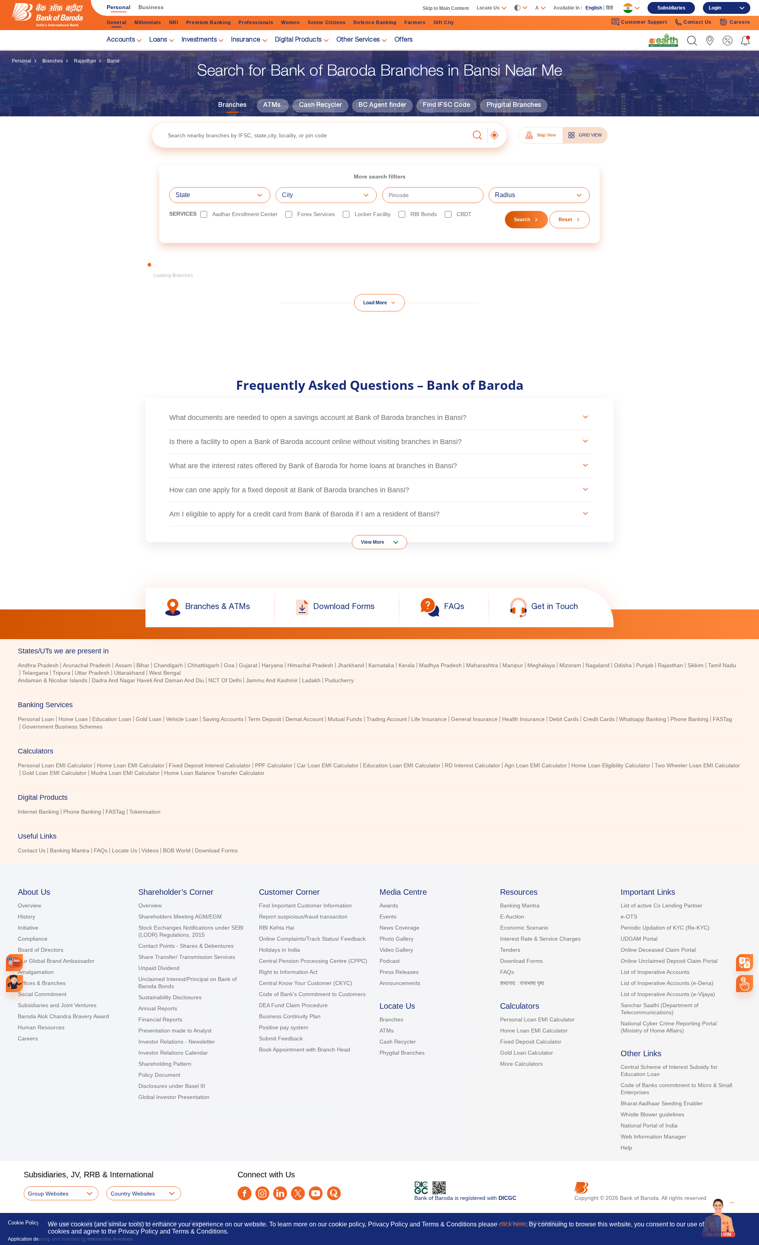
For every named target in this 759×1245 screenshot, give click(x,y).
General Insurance (474, 719)
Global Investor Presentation (174, 1097)
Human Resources (41, 1027)
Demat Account (304, 719)
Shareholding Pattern (164, 1064)
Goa (229, 665)
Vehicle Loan (182, 719)
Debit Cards (564, 719)
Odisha (623, 665)
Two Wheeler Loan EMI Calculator (697, 765)
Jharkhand (351, 665)
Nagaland (597, 665)
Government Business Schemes (62, 726)
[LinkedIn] (280, 1193)
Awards (389, 905)
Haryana (272, 665)
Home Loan (73, 719)
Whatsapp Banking (642, 719)
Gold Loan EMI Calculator (54, 773)
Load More (375, 303)
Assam (123, 665)
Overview (29, 905)
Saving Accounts (223, 719)
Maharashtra (482, 665)
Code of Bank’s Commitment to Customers (312, 994)
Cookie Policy (24, 1223)
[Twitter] (298, 1193)
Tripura (61, 673)
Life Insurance (429, 719)
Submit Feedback (281, 1038)
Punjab (644, 665)
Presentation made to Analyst (174, 1030)
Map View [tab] (546, 135)
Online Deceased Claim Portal (658, 950)
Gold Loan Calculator (526, 1053)
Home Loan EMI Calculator (130, 765)
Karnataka (381, 665)
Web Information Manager (653, 1136)
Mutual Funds (345, 719)
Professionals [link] (255, 22)
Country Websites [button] (133, 1193)
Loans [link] (158, 40)
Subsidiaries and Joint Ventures (57, 1005)
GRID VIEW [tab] (590, 135)
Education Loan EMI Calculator (401, 765)
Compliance (32, 939)
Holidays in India (279, 950)
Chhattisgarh (203, 665)
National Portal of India (649, 1125)
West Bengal (165, 673)
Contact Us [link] (697, 22)
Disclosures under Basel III (171, 1086)
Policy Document (159, 1075)
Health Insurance (523, 719)
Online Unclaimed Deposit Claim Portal (669, 961)
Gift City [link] (444, 22)
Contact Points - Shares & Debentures (186, 946)
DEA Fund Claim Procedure (293, 1005)
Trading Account (386, 719)
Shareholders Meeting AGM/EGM (180, 916)
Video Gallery (396, 950)
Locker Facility (373, 214)
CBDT (464, 214)
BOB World (177, 850)
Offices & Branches (42, 983)
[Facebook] (244, 1193)
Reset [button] (565, 219)
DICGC (507, 1198)
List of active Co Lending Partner (661, 905)
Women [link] (290, 22)
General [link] (116, 22)
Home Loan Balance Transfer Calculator (214, 773)
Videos (150, 850)
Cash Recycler (320, 105)
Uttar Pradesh (92, 673)
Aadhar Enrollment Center (245, 214)
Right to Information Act (288, 972)
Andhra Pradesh (38, 665)
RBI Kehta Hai (276, 927)
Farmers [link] (415, 22)
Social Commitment (42, 994)
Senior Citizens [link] (327, 22)
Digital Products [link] (298, 40)
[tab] (379, 651)
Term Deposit (264, 719)
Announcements (400, 983)
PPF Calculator (274, 765)
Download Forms (216, 850)
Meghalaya (541, 665)
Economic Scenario (524, 927)
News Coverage (399, 927)
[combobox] (745, 963)
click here (512, 1224)
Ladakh (311, 680)
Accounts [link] (121, 40)
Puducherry (339, 680)
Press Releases (399, 972)
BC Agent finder (382, 105)
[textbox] (310, 135)
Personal (21, 61)
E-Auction (512, 916)
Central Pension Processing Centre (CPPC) (313, 961)
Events (388, 916)
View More (372, 542)
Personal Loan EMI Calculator (55, 765)
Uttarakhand (129, 673)
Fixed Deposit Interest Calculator (210, 765)
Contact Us (31, 850)
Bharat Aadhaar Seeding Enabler (662, 1103)
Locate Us (124, 850)
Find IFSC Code (446, 105)
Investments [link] (199, 40)
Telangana (35, 673)
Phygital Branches (514, 105)
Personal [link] (118, 7)
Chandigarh (168, 665)
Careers (28, 1038)
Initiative (28, 927)
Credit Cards (599, 719)
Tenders (510, 950)
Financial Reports (160, 1019)
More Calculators (521, 1064)
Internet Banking (38, 811)
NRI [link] (173, 22)
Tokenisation (144, 811)
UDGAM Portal (639, 939)
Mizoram (570, 665)
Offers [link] (404, 40)
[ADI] (14, 983)
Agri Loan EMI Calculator (535, 765)
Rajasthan (85, 61)
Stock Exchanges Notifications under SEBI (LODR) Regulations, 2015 (191, 931)
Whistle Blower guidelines (652, 1114)
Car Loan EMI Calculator (328, 765)
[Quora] (334, 1193)
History (26, 916)
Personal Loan (36, 719)
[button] (692, 41)
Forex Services (316, 214)
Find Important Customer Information (305, 905)
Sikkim (695, 665)
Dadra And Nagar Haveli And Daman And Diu (148, 680)
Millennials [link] (147, 22)
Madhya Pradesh (440, 665)
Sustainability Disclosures (170, 997)
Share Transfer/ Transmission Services (186, 957)
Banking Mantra (69, 850)
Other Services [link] (358, 40)
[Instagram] (262, 1193)
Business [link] (151, 7)
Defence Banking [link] (374, 22)
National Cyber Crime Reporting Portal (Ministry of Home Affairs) (669, 1027)
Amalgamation (36, 972)
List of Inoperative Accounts (655, 972)
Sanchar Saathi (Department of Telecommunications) (660, 1008)
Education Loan (111, 719)
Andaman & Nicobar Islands (52, 680)
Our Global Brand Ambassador (56, 961)
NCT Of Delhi (225, 680)
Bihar (142, 665)
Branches (52, 61)
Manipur (512, 665)
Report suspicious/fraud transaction (303, 916)
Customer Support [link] (644, 22)
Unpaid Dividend (158, 968)
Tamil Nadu (722, 665)
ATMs (272, 105)
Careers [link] (740, 22)
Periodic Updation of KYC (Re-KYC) (665, 927)
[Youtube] (316, 1193)
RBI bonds (423, 214)
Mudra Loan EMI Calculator (125, 773)
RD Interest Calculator (472, 765)
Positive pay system (283, 1027)
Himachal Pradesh (310, 665)
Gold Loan (149, 719)
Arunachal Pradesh (87, 665)
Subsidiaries (671, 8)
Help (626, 1147)
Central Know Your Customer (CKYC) (305, 983)
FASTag (722, 719)
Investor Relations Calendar (173, 1053)
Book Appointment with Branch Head (304, 1049)
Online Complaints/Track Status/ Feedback (312, 939)
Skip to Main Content (446, 8)
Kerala (406, 665)
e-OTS (629, 916)
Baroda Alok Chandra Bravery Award (63, 1016)
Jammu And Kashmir (272, 680)
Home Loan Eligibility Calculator (610, 765)
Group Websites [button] (48, 1193)
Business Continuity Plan (290, 1016)
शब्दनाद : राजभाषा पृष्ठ (522, 983)
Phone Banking (689, 719)
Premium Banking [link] (208, 22)
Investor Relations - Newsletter (176, 1041)
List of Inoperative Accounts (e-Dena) (667, 983)
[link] (663, 39)
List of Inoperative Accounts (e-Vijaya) (668, 994)
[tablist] (379, 747)
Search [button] (522, 219)
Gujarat (248, 665)
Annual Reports (157, 1008)
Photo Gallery (396, 939)
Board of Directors (40, 950)
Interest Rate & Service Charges (540, 939)
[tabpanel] (379, 673)
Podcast (390, 961)
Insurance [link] (246, 40)
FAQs (101, 850)
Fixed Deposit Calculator (530, 1041)
